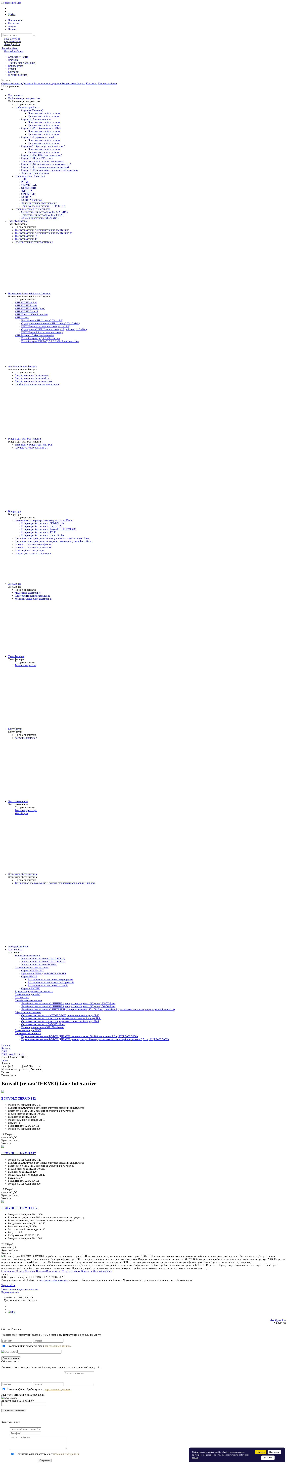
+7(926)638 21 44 (12, 41)
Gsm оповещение (18, 801)
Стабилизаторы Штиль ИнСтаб (32, 209)
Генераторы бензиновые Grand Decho (42, 535)
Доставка (13, 59)
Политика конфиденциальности (19, 1289)
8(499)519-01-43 (12, 39)
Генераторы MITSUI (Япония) (25, 438)
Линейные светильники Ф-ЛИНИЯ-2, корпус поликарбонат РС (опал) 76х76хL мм (68, 1006)
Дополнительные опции (35, 173)
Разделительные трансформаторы (34, 241)
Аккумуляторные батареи (22, 366)
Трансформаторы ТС (26, 238)
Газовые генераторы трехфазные (33, 547)
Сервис (20, 1271)
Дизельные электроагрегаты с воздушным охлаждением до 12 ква (52, 538)
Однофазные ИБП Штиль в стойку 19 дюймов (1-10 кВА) (54, 329)
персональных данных (57, 1346)
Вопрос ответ (15, 65)
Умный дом (21, 813)
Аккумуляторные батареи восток (33, 381)
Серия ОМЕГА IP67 (32, 970)
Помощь (41, 1271)
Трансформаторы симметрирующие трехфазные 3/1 (44, 232)
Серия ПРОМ (29, 976)
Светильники (15, 95)
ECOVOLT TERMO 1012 (19, 1208)
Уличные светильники (27, 955)
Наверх (5, 1274)
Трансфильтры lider (25, 665)
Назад (4, 1060)
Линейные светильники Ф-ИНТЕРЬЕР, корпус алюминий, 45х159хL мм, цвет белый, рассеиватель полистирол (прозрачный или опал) (98, 1009)
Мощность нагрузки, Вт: (15, 1069)
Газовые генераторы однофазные (33, 544)
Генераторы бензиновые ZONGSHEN (42, 523)
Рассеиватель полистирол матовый (48, 985)
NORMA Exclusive (31, 200)
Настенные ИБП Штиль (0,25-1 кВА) (42, 320)
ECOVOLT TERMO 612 (18, 1153)
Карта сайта (8, 1285)
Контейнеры (15, 728)
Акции (12, 26)
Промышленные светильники (31, 967)
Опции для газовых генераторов (33, 553)
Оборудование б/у (18, 946)
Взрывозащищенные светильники (34, 991)
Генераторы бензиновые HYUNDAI (41, 526)
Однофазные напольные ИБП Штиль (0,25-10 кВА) (50, 323)
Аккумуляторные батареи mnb (32, 375)
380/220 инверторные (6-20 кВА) (39, 218)
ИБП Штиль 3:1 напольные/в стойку (42, 332)
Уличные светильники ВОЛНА (39, 964)
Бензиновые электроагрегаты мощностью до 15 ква (44, 520)
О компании (15, 20)
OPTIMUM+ (28, 194)
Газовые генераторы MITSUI (31, 447)
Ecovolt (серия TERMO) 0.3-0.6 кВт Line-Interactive (50, 341)
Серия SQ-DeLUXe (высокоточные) (41, 155)
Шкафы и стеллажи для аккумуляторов (37, 384)
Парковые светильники (28, 1033)
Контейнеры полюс (26, 737)
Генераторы (14, 511)
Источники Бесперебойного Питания (29, 293)
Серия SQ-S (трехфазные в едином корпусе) (46, 164)
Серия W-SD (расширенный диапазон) (43, 146)
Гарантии (13, 23)
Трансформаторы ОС (27, 235)
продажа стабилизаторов (54, 1280)
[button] (143, 80)
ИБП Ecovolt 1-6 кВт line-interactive (34, 335)
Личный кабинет (9, 48)
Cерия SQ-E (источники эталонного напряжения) (49, 170)
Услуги (12, 68)
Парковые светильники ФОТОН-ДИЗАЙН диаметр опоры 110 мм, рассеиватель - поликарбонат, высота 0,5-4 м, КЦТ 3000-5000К (95, 1039)
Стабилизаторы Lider (27, 107)
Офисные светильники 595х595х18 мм (43, 1024)
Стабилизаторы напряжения (24, 98)
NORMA (26, 197)
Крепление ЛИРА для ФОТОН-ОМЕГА (43, 973)
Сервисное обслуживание (22, 874)
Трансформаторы (17, 221)
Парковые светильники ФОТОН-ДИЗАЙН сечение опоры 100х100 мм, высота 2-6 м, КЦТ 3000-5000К (79, 1036)
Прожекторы (22, 997)
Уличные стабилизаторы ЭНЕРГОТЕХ (43, 206)
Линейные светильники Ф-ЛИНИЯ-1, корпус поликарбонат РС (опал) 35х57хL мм (68, 1003)
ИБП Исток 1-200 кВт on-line (31, 314)
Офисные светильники (28, 1012)
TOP (23, 179)
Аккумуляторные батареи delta (32, 378)
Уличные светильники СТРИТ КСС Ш (43, 961)
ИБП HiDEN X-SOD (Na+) (30, 308)
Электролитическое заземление (32, 595)
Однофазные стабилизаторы (44, 113)
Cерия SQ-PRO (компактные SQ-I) (40, 128)
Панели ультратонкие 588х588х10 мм (42, 1027)
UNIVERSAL (29, 185)
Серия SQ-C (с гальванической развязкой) (45, 167)
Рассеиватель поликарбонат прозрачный (51, 982)
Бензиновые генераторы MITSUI (33, 444)
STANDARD (28, 188)
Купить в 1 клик (10, 1140)
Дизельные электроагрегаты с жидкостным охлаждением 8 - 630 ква (53, 541)
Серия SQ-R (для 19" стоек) (36, 158)
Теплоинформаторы (26, 810)
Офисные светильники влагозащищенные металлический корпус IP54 (61, 1018)
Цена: (4, 1066)
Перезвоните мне (11, 2)
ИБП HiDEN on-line (26, 302)
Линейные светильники (28, 1000)
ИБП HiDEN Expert (26, 305)
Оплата (12, 29)
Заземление (14, 583)
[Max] (11, 14)
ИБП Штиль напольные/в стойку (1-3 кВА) (45, 326)
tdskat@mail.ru (12, 44)
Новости (76, 1271)
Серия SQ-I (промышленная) (37, 137)
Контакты (13, 71)
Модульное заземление (28, 592)
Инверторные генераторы (29, 550)
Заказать (6, 1143)
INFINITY (27, 191)
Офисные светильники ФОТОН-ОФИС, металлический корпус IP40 (60, 1015)
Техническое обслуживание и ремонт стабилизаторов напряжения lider (55, 883)
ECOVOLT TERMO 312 (18, 1098)
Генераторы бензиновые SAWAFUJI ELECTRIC (48, 529)
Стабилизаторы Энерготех (30, 176)
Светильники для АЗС (27, 994)
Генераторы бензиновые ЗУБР (38, 532)
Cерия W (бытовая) (32, 110)
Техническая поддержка (21, 62)
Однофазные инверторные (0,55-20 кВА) (44, 212)
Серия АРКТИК (30, 988)
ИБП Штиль (22, 317)
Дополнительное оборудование (39, 203)
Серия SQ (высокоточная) (35, 119)
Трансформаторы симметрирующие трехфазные (42, 229)
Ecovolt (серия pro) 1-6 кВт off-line (40, 338)
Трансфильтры (16, 656)
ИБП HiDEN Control (26, 311)
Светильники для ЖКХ (28, 1030)
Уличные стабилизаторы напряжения (42, 161)
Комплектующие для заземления (33, 598)
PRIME (25, 182)
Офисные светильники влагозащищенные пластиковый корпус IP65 (60, 1021)
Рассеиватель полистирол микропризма (50, 979)
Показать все (8, 1075)
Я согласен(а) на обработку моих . (39, 1346)
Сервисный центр (18, 56)
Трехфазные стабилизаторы (43, 116)
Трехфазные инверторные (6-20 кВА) (42, 215)
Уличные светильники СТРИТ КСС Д (43, 958)
